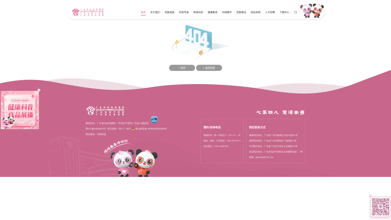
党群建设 (241, 12)
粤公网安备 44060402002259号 (151, 128)
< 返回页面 (209, 68)
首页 (143, 12)
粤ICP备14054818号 (96, 128)
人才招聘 (270, 12)
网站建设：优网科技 (96, 134)
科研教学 (227, 12)
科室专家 (184, 12)
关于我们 (155, 12)
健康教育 (212, 12)
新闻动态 (198, 12)
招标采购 (256, 12)
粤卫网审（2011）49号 (119, 128)
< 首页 (182, 68)
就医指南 (169, 12)
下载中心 (284, 12)
